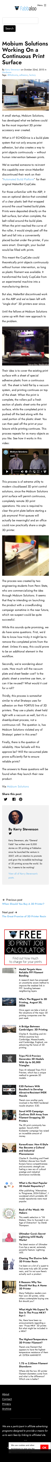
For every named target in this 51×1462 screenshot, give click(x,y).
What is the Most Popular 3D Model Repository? (33, 1184)
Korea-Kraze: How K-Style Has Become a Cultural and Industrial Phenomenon (33, 1149)
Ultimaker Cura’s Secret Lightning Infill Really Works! (32, 1237)
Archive (6, 1408)
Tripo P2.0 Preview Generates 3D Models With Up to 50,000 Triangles (31, 1060)
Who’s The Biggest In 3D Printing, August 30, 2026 (33, 1002)
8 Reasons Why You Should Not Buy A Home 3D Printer (33, 1285)
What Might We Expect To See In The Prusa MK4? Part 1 (33, 1313)
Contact (7, 1399)
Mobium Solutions (18, 786)
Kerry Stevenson (12, 69)
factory (32, 75)
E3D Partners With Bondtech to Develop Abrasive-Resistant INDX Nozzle (32, 1091)
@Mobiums (13, 75)
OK (44, 1448)
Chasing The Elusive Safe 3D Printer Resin (33, 1259)
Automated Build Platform (18, 179)
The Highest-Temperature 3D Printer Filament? (33, 1340)
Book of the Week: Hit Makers (31, 1211)
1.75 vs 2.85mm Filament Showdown (33, 1364)
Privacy (6, 1403)
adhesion (23, 75)
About (5, 1394)
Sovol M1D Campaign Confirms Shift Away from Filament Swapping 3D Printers (33, 1116)
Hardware (6, 72)
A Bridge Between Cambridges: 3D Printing (33, 1028)
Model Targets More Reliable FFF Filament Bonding (31, 972)
